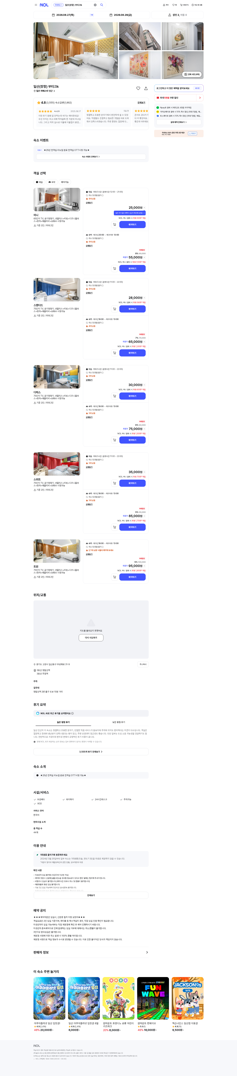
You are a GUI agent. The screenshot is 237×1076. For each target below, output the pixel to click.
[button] (36, 182)
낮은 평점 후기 (118, 722)
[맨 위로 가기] (230, 1069)
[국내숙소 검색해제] (61, 5)
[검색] (101, 5)
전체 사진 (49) (194, 74)
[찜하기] (138, 88)
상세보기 (89, 203)
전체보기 (141, 102)
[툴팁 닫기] (144, 213)
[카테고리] (35, 4)
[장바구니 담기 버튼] (114, 224)
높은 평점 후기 (63, 722)
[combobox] (78, 5)
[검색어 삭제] (95, 5)
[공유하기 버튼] (146, 88)
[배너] (179, 133)
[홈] (44, 5)
